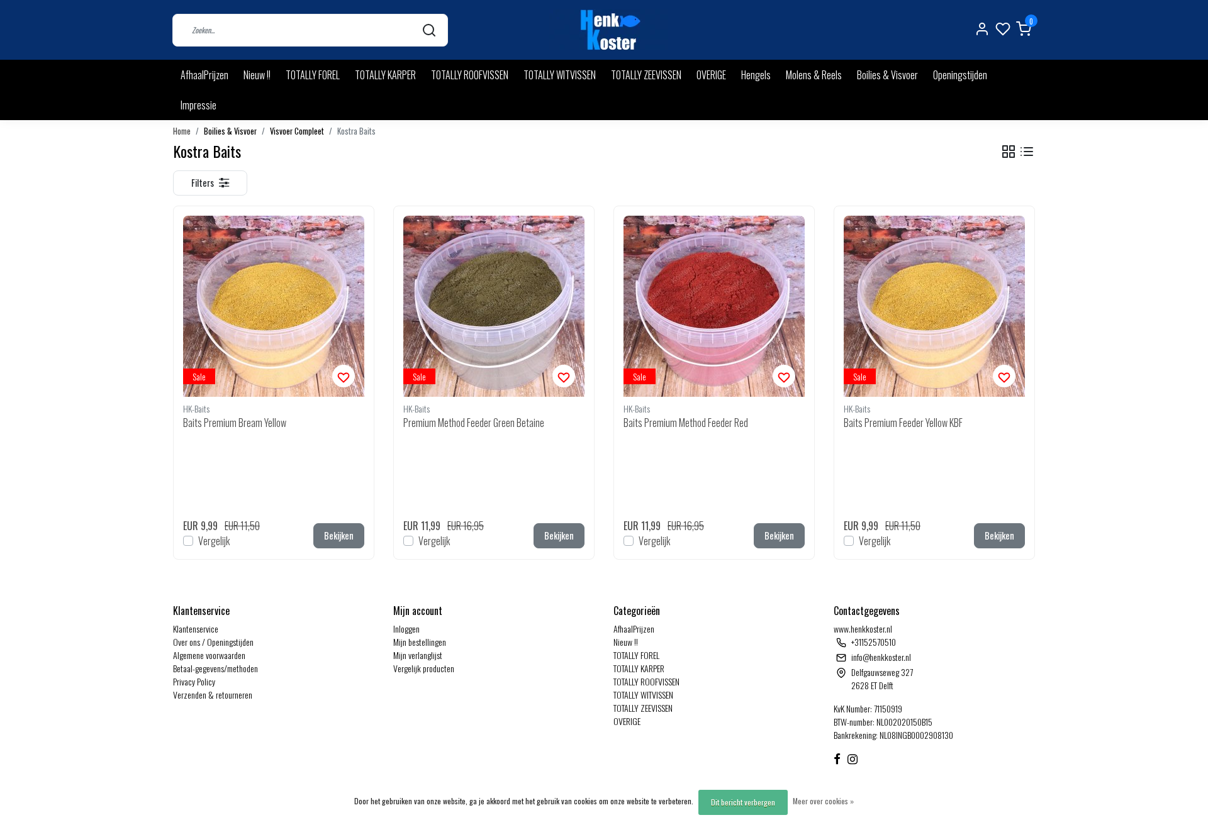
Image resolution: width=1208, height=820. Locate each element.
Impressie (198, 105)
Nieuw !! (257, 74)
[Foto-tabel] (1008, 151)
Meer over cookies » (823, 800)
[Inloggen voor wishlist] (343, 376)
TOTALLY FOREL (313, 74)
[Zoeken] (429, 29)
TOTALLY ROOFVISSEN (469, 74)
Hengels (756, 74)
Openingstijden (960, 74)
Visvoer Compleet (297, 131)
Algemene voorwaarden (209, 655)
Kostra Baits (356, 131)
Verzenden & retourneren (212, 694)
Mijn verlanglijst (417, 655)
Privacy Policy (194, 681)
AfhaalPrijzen (204, 74)
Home (182, 131)
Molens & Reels (814, 74)
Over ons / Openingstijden (213, 641)
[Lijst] (1027, 151)
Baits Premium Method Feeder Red (686, 422)
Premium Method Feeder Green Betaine (473, 422)
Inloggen (406, 628)
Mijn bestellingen (419, 641)
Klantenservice (195, 628)
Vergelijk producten (423, 668)
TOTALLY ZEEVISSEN (646, 74)
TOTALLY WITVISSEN (559, 74)
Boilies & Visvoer (887, 74)
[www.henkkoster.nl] (608, 29)
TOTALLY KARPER (385, 74)
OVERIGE (711, 74)
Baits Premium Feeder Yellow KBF (903, 422)
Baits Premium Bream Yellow (234, 422)
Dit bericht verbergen (743, 802)
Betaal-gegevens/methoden (215, 668)
